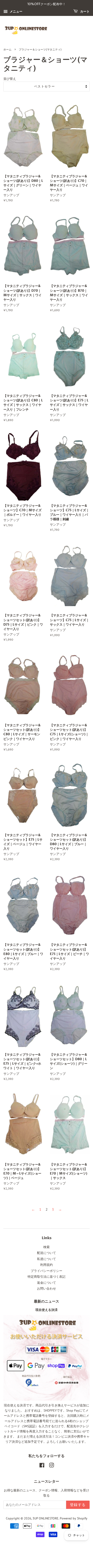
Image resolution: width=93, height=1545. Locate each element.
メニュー (15, 11)
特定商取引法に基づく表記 (46, 1277)
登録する (78, 1504)
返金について (46, 1283)
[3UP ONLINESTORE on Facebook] (41, 1466)
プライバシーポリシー (46, 1271)
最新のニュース (46, 1301)
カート (84, 11)
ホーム (7, 50)
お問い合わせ (46, 1288)
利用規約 (46, 1265)
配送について (46, 1253)
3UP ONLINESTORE (45, 1518)
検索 (46, 1247)
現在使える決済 (46, 1310)
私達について (46, 1259)
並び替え (9, 78)
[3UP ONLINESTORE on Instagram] (51, 1466)
